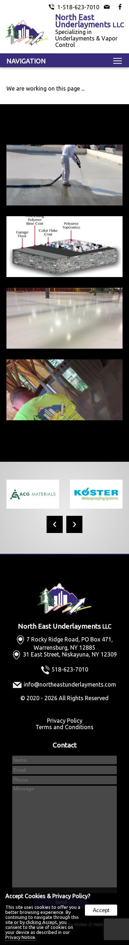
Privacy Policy (64, 720)
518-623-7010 (70, 669)
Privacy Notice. (20, 937)
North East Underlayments (64, 626)
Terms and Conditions (64, 727)
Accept (101, 910)
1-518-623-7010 (78, 7)
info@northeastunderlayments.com (70, 684)
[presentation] (55, 524)
